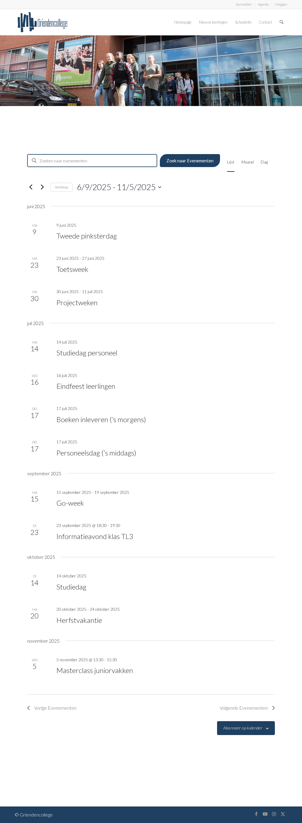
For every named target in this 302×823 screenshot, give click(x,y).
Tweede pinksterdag (86, 235)
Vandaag (61, 187)
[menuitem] (244, 4)
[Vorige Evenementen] (30, 187)
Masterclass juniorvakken (94, 670)
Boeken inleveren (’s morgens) (101, 419)
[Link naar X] (282, 813)
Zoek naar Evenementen (190, 160)
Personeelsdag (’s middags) (96, 452)
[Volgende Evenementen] (42, 187)
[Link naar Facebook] (256, 813)
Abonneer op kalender (242, 727)
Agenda (263, 4)
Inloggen (281, 4)
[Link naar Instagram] (274, 813)
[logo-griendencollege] (42, 22)
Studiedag (71, 586)
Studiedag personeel (86, 352)
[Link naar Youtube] (265, 813)
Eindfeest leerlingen (85, 386)
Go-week (70, 503)
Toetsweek (72, 269)
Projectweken (77, 302)
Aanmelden (244, 4)
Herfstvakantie (79, 620)
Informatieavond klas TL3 (94, 536)
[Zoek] (281, 22)
